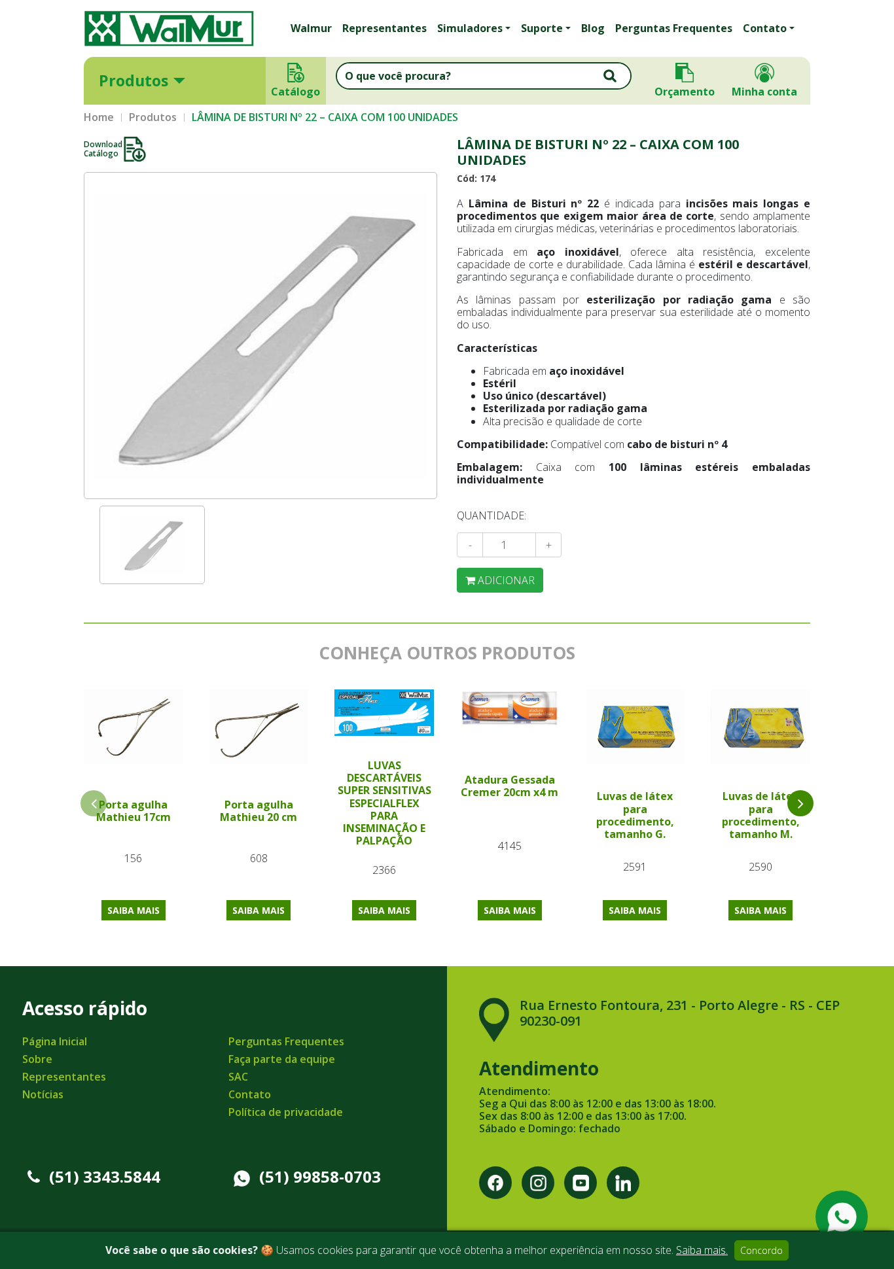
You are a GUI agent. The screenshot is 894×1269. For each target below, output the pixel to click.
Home (99, 117)
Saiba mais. (702, 1250)
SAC (238, 1076)
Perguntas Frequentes (673, 28)
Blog (593, 28)
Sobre (37, 1059)
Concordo (761, 1250)
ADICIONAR (505, 580)
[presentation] (800, 803)
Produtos (133, 80)
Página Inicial (54, 1041)
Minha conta (764, 91)
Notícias (42, 1094)
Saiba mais (133, 910)
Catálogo (296, 91)
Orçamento (684, 91)
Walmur (311, 28)
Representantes (384, 28)
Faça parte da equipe (281, 1059)
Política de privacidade (285, 1112)
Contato (249, 1094)
